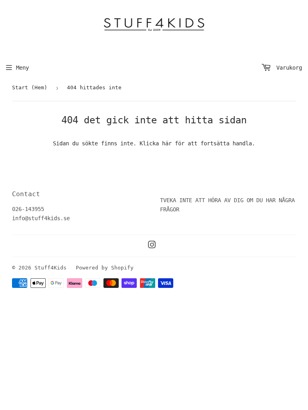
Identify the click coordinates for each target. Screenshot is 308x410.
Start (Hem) (29, 87)
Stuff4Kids (50, 268)
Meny (22, 67)
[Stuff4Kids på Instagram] (152, 246)
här (167, 143)
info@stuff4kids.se (41, 218)
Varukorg (287, 67)
